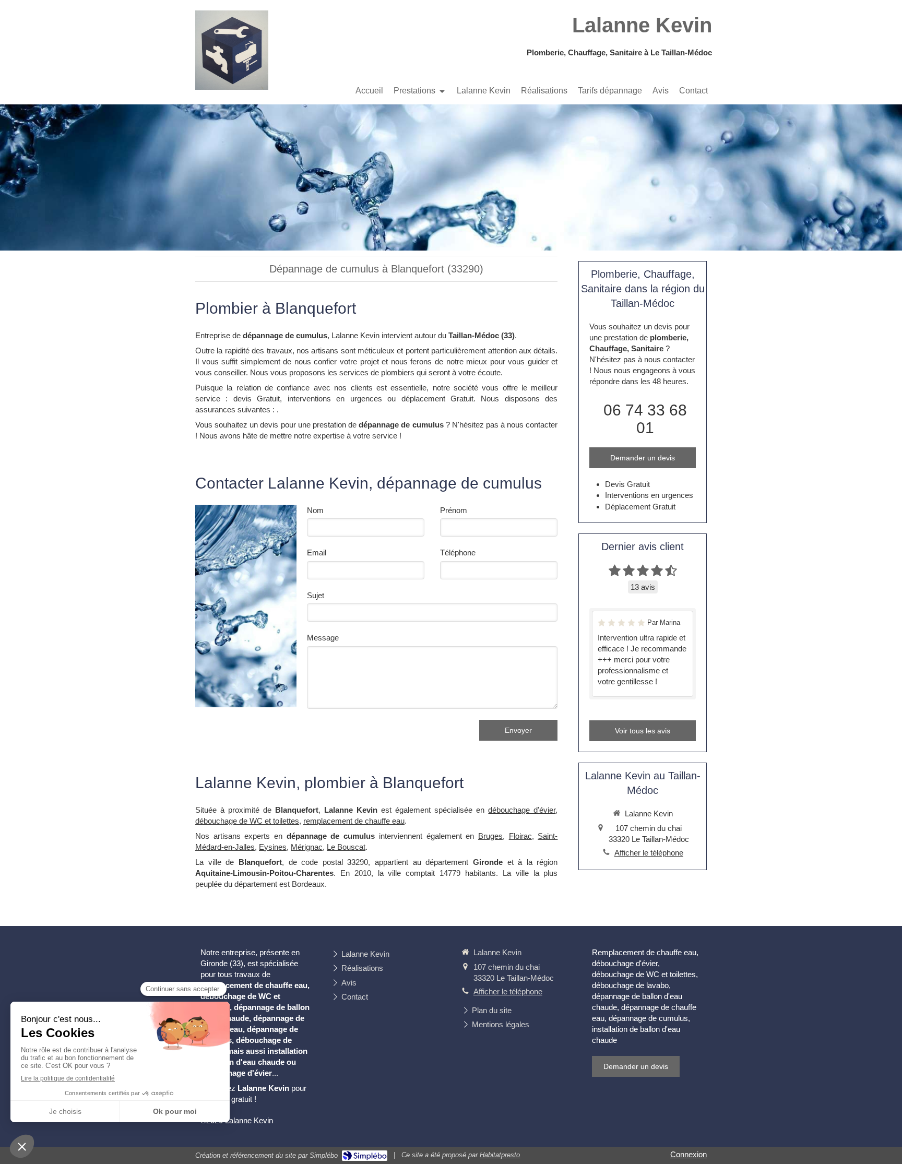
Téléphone (458, 552)
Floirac (520, 836)
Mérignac (307, 846)
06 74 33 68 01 (645, 418)
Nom (315, 510)
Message (323, 637)
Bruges (490, 836)
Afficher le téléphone (648, 852)
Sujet (315, 595)
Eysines (273, 846)
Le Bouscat (346, 846)
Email (316, 552)
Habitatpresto (500, 1155)
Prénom (453, 510)
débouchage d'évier (521, 809)
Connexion (688, 1154)
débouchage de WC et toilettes (247, 820)
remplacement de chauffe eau (354, 820)
